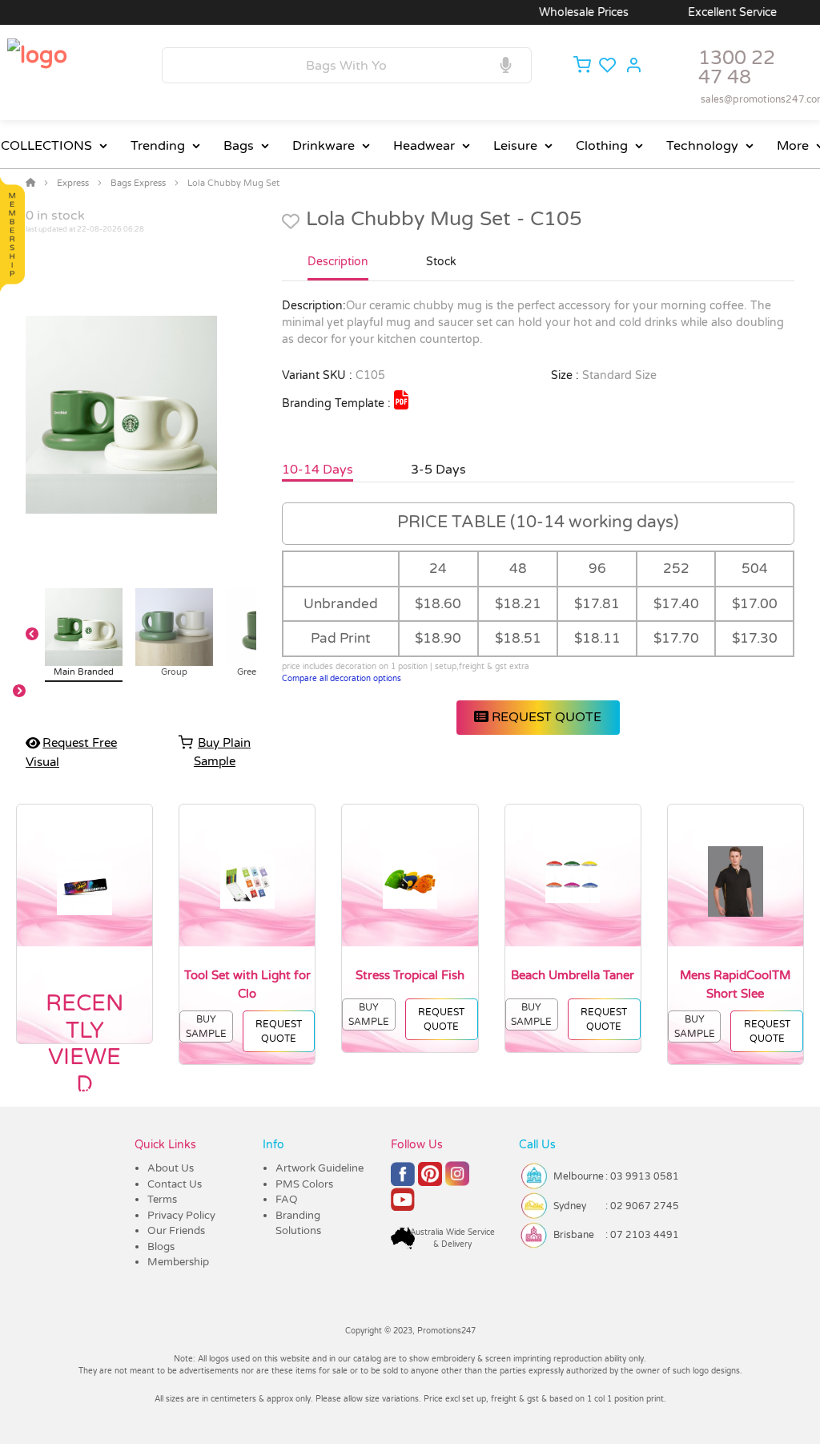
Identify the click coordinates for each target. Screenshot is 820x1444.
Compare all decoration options (341, 679)
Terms (162, 1199)
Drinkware (323, 146)
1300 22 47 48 (736, 67)
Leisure (515, 146)
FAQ (286, 1199)
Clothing (602, 146)
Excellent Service (709, 12)
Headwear (424, 146)
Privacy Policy (181, 1215)
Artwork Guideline (319, 1168)
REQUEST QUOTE (544, 717)
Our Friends (176, 1230)
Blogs (161, 1246)
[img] (401, 399)
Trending (158, 146)
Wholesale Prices (560, 12)
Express (73, 183)
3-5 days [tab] (438, 470)
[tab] (338, 268)
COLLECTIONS (46, 146)
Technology (702, 146)
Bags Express (138, 183)
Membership (178, 1262)
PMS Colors (304, 1184)
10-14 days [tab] (317, 470)
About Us (170, 1168)
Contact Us (174, 1184)
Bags (238, 146)
